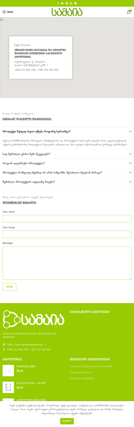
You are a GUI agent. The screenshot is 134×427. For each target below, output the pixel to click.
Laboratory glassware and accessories (91, 366)
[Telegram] (75, 3)
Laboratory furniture (81, 372)
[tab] (67, 131)
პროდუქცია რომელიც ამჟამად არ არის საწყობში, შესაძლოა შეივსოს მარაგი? (52, 172)
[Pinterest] (67, 3)
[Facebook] (58, 3)
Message (8, 243)
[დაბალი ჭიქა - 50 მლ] (8, 387)
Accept (67, 421)
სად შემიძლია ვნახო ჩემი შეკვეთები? (26, 154)
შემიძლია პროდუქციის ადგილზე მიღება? (29, 182)
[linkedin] (71, 3)
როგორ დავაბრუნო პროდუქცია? (24, 163)
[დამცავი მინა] (8, 370)
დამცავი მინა (26, 366)
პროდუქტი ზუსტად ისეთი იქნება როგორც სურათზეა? (36, 131)
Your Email (9, 227)
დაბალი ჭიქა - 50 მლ (31, 383)
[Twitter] (62, 3)
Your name (9, 212)
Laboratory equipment (82, 378)
